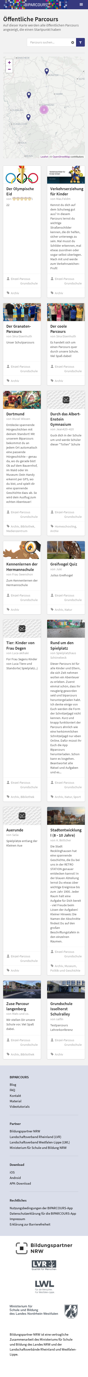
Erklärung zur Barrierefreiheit (30, 1224)
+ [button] (9, 62)
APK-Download (20, 1183)
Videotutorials (20, 1106)
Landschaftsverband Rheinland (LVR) (35, 1137)
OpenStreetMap (61, 156)
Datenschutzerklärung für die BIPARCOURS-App (43, 1213)
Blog (13, 1085)
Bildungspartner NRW (25, 1131)
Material (15, 1101)
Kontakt (15, 1095)
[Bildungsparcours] (36, 4)
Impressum (17, 1219)
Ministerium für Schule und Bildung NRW (38, 1147)
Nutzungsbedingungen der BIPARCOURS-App (41, 1208)
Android (15, 1178)
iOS (12, 1172)
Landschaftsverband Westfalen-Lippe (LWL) (40, 1142)
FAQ (12, 1090)
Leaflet (44, 156)
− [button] (9, 69)
